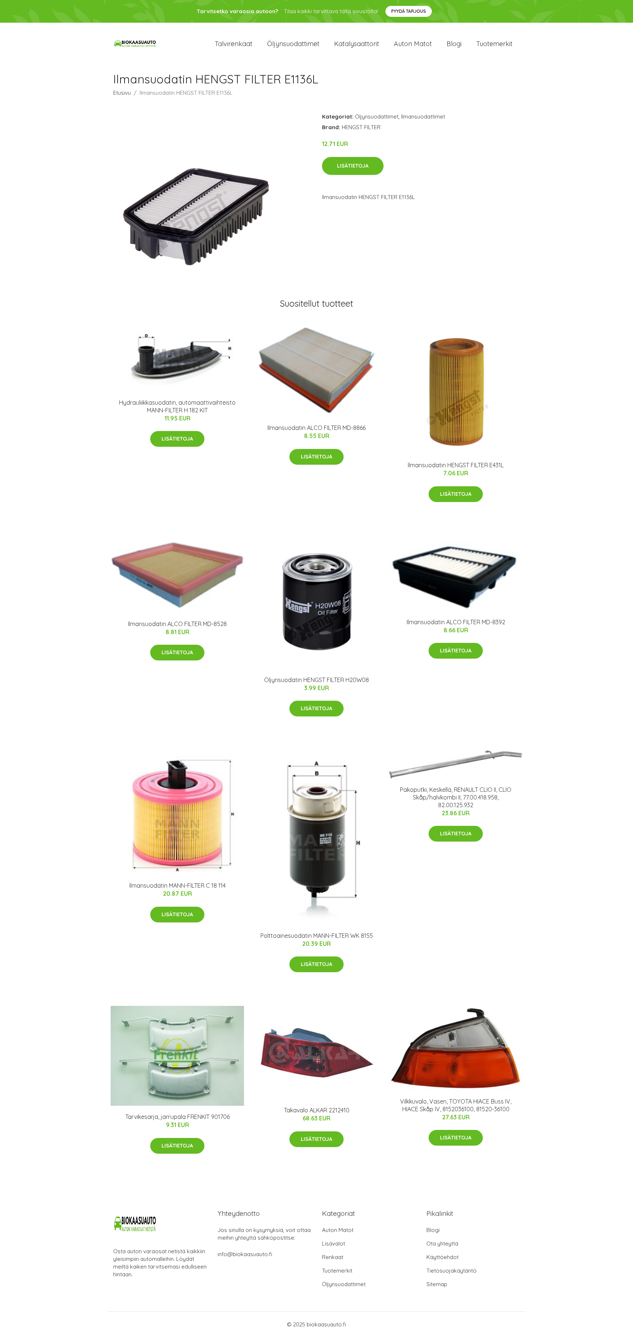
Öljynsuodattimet (293, 44)
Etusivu (122, 92)
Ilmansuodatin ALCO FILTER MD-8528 (177, 624)
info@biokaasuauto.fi (245, 1254)
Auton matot (413, 44)
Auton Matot (337, 1229)
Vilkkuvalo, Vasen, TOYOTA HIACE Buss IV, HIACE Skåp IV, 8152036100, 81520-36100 (455, 1105)
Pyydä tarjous (408, 11)
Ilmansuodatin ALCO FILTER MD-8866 (316, 427)
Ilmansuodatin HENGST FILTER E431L (456, 465)
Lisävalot (333, 1243)
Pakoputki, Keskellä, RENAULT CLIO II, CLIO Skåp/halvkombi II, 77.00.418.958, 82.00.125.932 (455, 797)
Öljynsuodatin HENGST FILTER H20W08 (316, 680)
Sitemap (436, 1284)
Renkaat (332, 1257)
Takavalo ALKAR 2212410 (316, 1110)
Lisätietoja (353, 165)
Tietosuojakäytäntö (451, 1270)
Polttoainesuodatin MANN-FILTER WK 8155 (316, 935)
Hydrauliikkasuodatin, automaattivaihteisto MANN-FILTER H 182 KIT (177, 406)
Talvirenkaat (233, 44)
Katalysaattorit (356, 44)
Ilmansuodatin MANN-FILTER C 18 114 (177, 885)
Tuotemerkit (494, 44)
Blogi (454, 44)
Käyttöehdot (442, 1257)
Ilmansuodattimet (423, 116)
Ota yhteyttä (442, 1243)
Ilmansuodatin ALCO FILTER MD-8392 (456, 622)
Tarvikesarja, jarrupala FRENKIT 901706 (177, 1116)
